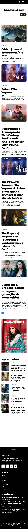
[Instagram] (7, 466)
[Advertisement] (14, 433)
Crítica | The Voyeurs (9, 90)
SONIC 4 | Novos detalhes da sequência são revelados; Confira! (18, 399)
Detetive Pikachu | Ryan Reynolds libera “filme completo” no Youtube (13, 503)
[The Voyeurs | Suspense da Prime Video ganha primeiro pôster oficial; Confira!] (14, 217)
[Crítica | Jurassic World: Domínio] (14, 33)
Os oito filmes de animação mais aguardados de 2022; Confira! (13, 510)
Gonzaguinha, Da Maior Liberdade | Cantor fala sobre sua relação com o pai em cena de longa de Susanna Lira (18, 410)
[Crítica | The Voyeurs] (14, 73)
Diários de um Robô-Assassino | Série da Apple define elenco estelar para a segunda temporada (18, 379)
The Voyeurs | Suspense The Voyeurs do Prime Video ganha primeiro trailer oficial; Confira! (13, 190)
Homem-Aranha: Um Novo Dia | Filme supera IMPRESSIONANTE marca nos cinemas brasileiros (18, 368)
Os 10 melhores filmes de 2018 (12, 497)
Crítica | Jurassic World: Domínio (12, 50)
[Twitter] (11, 466)
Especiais (3, 499)
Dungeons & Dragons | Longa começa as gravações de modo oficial (12, 291)
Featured (5, 280)
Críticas (5, 45)
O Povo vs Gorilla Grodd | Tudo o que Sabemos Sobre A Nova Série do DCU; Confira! (19, 389)
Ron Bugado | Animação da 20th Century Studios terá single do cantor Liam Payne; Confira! (12, 138)
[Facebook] (3, 466)
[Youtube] (15, 466)
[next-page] (12, 313)
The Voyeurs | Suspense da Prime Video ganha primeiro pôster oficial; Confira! (12, 241)
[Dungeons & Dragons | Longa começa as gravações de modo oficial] (14, 268)
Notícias (5, 124)
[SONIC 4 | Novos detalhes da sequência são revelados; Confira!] (5, 398)
